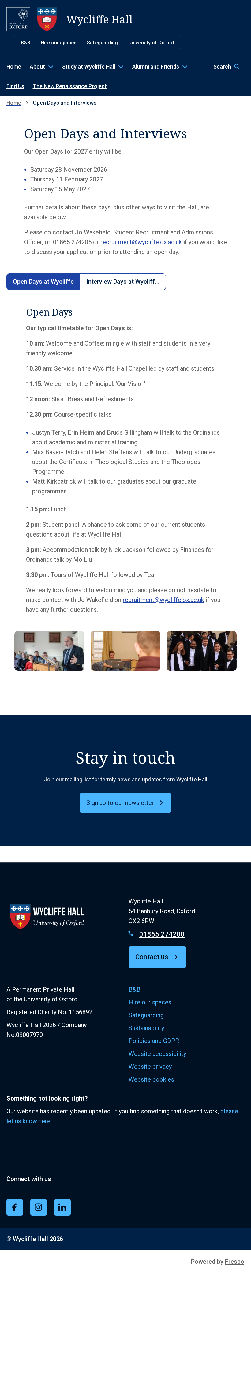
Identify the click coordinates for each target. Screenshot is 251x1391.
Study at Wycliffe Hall (88, 66)
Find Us (15, 86)
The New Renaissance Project (70, 86)
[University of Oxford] (18, 19)
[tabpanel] (125, 491)
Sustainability (146, 1028)
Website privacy (150, 1066)
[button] (229, 67)
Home (13, 66)
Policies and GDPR (154, 1041)
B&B (25, 43)
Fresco (234, 1261)
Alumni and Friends (155, 66)
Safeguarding (102, 43)
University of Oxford (151, 43)
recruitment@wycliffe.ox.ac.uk (141, 242)
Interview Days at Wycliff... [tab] (122, 281)
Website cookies (151, 1079)
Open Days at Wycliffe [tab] (43, 281)
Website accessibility (157, 1053)
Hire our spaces (59, 43)
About (37, 66)
